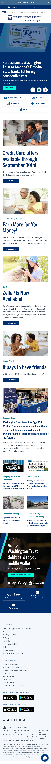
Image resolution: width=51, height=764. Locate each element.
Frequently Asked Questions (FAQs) (15, 670)
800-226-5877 (13, 595)
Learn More (11, 181)
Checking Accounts (15, 97)
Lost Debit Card (8, 676)
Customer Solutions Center (12, 667)
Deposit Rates (40, 103)
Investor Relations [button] (9, 650)
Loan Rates (15, 103)
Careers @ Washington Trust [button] (13, 653)
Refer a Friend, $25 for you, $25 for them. (32, 736)
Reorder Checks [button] (8, 682)
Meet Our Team (8, 632)
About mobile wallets (21, 575)
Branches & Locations (10, 664)
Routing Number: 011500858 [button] (13, 685)
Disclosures (15, 734)
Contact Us (7, 679)
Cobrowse (14, 608)
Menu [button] (36, 7)
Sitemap (23, 734)
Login (13, 7)
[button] (10, 698)
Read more (9, 88)
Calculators (27, 109)
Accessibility (6, 734)
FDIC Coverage (8, 647)
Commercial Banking (10, 644)
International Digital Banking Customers (43, 736)
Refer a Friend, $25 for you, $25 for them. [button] (17, 629)
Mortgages (40, 97)
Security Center (8, 673)
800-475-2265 (37, 595)
